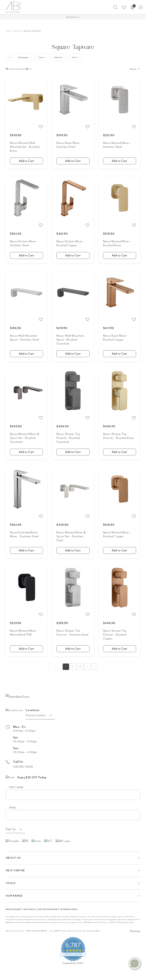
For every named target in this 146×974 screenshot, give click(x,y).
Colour (41, 57)
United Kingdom (47, 909)
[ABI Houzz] (64, 841)
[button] (115, 7)
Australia (30, 909)
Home (8, 31)
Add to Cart (26, 161)
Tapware (17, 31)
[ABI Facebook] (27, 841)
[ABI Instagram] (38, 841)
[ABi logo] (17, 696)
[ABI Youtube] (14, 841)
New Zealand (13, 909)
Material (58, 57)
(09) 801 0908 (23, 767)
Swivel (74, 57)
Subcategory (23, 57)
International (69, 909)
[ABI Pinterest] (50, 841)
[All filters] (10, 57)
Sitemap (135, 931)
